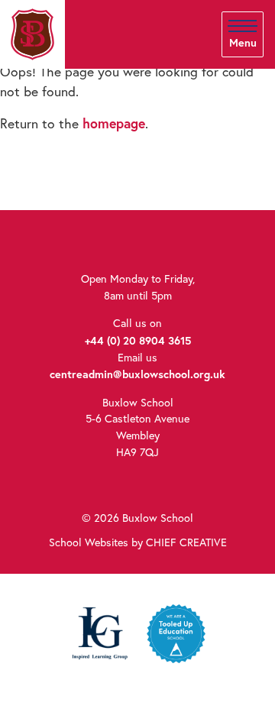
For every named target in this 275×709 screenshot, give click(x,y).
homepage (113, 123)
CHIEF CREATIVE (186, 542)
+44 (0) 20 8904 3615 (138, 340)
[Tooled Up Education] (176, 632)
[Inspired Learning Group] (99, 632)
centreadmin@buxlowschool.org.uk (137, 374)
